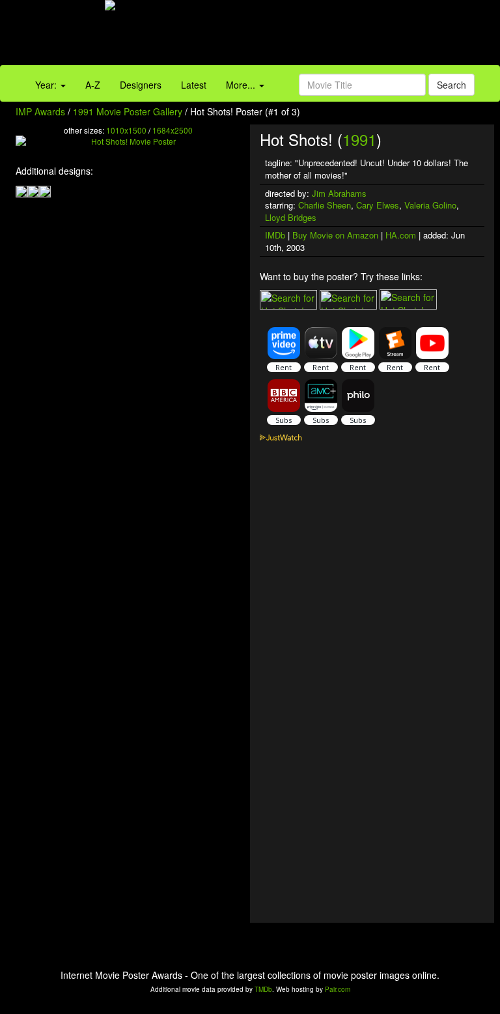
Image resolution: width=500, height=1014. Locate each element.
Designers (140, 84)
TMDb (263, 989)
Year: (47, 84)
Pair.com (337, 989)
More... (242, 84)
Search (451, 84)
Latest (193, 84)
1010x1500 (126, 130)
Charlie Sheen (324, 205)
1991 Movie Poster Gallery (127, 111)
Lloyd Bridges (290, 217)
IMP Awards (40, 111)
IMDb (275, 235)
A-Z (92, 84)
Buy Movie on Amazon (335, 235)
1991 (359, 139)
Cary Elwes (377, 205)
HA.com (400, 235)
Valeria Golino (430, 205)
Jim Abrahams (339, 193)
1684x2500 (172, 130)
